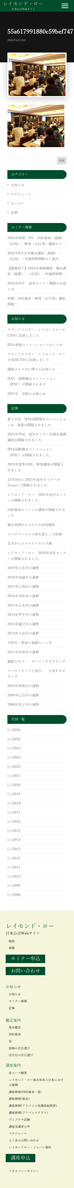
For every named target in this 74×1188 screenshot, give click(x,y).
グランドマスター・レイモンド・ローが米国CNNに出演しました (36, 357)
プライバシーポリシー (24, 1171)
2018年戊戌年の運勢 (23, 577)
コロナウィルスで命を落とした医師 (34, 534)
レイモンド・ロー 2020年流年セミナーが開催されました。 (36, 556)
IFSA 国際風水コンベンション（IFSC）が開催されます (31, 382)
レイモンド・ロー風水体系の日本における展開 (36, 1082)
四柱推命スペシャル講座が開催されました (36, 513)
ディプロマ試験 (19, 1120)
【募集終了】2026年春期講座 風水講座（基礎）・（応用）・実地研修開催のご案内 (36, 272)
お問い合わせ (25, 971)
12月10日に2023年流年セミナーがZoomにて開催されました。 (33, 482)
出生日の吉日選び (21, 1055)
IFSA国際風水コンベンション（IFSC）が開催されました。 (30, 452)
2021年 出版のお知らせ (26, 394)
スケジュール (21, 194)
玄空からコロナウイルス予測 (29, 543)
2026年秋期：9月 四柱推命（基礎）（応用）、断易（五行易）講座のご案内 (36, 241)
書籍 (12, 948)
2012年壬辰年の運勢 (23, 633)
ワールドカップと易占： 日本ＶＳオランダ (36, 674)
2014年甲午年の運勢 (23, 615)
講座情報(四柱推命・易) (25, 1092)
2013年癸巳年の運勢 (23, 624)
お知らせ (17, 185)
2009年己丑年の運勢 (23, 695)
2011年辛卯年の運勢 (23, 652)
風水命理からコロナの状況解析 (31, 525)
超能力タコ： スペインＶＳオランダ (36, 661)
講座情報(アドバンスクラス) (28, 1113)
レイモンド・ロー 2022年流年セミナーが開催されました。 (36, 498)
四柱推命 (15, 1034)
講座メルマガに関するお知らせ (31, 369)
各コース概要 (18, 1073)
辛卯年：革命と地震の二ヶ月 (29, 643)
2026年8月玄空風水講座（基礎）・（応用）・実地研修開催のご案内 (34, 256)
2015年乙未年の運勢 (23, 605)
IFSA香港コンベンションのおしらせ (35, 345)
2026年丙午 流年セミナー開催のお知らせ (36, 286)
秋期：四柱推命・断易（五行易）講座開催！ (36, 301)
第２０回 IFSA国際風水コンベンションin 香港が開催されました (36, 422)
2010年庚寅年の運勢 (23, 686)
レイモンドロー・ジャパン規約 (30, 1147)
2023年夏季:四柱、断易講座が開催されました (35, 467)
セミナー (17, 204)
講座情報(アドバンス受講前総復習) (33, 1106)
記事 (14, 213)
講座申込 (20, 1158)
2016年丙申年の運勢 (23, 596)
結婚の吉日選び (19, 1048)
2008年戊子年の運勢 (23, 705)
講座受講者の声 (19, 1126)
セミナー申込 (25, 958)
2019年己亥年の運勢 (23, 568)
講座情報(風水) (19, 1099)
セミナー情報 (18, 1001)
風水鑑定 (15, 1027)
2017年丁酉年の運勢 (23, 587)
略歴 (12, 941)
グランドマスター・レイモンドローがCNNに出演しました (36, 333)
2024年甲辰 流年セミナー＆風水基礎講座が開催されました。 (36, 437)
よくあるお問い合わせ (24, 1140)
